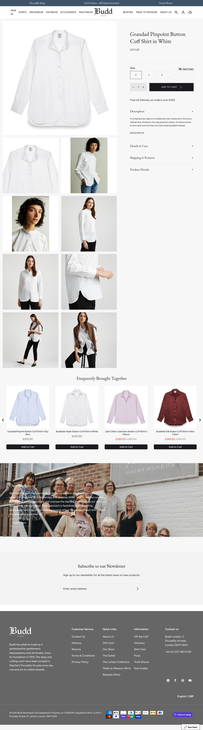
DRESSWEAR (36, 12)
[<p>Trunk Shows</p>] (164, 3)
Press (137, 655)
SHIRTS (23, 12)
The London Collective (116, 661)
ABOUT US (165, 12)
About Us (108, 636)
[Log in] (183, 12)
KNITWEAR (52, 12)
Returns (76, 649)
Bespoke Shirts (111, 674)
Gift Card (108, 642)
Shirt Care (140, 649)
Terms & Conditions (83, 655)
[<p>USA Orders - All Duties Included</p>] (101, 3)
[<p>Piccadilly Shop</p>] (39, 3)
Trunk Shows (141, 661)
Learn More (19, 522)
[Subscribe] (138, 589)
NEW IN (13, 12)
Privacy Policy (80, 661)
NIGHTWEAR (86, 12)
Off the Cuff (141, 636)
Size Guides (141, 668)
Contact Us (78, 636)
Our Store (108, 649)
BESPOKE (128, 12)
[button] (176, 12)
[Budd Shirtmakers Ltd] (103, 12)
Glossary (139, 642)
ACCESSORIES (68, 12)
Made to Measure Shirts (117, 668)
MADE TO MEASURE (146, 12)
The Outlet (109, 655)
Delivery (77, 642)
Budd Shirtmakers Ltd (27, 712)
